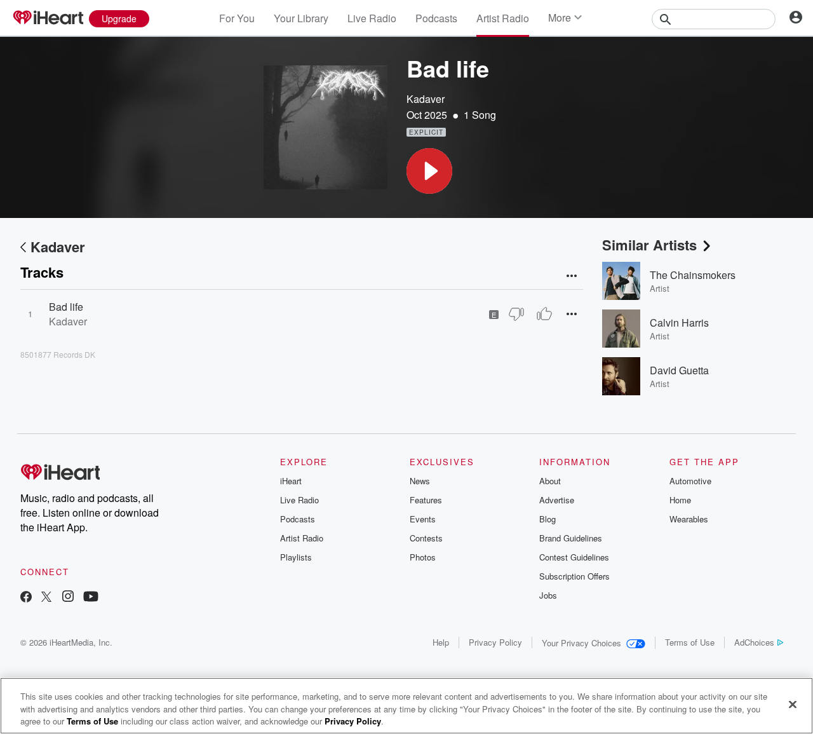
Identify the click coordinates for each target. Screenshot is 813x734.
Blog (547, 519)
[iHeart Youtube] (90, 597)
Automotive (690, 481)
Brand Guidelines (570, 538)
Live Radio (371, 18)
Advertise (556, 500)
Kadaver (425, 99)
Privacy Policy (495, 642)
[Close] (793, 704)
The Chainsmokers (693, 275)
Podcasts (436, 18)
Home (680, 500)
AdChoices (754, 642)
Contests (426, 538)
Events (423, 519)
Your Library (301, 18)
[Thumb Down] (516, 314)
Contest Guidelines (574, 557)
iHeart (291, 481)
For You (237, 18)
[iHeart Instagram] (68, 597)
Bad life (66, 306)
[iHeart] (48, 18)
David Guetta (679, 370)
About (550, 481)
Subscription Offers (574, 576)
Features (426, 500)
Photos (423, 557)
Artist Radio (502, 18)
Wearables (688, 519)
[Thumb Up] (544, 314)
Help (441, 642)
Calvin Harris (679, 322)
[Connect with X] (46, 597)
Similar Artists (649, 244)
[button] (429, 171)
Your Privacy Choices (581, 643)
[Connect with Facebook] (26, 597)
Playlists (296, 557)
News (420, 481)
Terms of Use (690, 642)
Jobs (548, 595)
